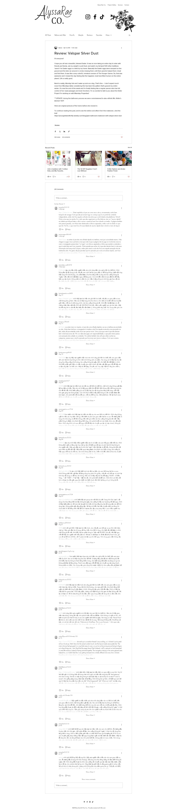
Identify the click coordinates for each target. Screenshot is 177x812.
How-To (72, 35)
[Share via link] (69, 131)
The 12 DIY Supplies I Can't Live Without (87, 170)
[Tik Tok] (102, 17)
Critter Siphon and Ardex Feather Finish (116, 170)
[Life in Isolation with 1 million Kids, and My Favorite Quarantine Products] (58, 158)
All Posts (48, 35)
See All (130, 147)
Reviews (89, 35)
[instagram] (90, 802)
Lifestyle (80, 35)
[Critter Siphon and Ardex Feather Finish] (118, 158)
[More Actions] (121, 208)
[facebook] (87, 802)
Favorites (99, 35)
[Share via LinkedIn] (64, 131)
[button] (129, 35)
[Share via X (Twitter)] (60, 131)
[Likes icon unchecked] (60, 229)
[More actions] (121, 48)
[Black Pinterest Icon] (84, 802)
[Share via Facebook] (55, 131)
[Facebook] (95, 17)
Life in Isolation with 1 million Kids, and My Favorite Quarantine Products (57, 170)
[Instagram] (88, 17)
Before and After (60, 35)
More (107, 35)
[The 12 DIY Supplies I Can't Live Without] (88, 158)
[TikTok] (93, 802)
